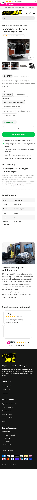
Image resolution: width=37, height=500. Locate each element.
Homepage (5, 386)
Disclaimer (5, 411)
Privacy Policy (6, 407)
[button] (30, 13)
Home (3, 24)
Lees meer (5, 86)
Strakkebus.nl (11, 464)
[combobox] (18, 18)
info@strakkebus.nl (8, 450)
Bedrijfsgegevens (7, 414)
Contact (4, 389)
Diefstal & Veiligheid (12, 24)
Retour (4, 421)
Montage (5, 393)
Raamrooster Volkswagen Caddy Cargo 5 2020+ (15, 25)
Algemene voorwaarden (9, 404)
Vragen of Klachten (8, 418)
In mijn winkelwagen (18, 135)
